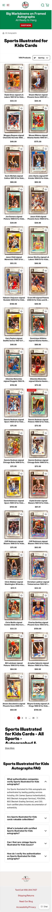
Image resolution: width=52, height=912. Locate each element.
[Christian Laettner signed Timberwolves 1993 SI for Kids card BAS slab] (38, 565)
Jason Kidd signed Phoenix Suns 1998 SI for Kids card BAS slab (38, 217)
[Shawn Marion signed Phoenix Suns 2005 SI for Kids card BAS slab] (38, 78)
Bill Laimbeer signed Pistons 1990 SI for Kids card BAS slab (14, 664)
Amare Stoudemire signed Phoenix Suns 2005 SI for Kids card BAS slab (14, 705)
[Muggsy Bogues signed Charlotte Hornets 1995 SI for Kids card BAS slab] (14, 119)
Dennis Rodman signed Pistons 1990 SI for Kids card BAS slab (38, 420)
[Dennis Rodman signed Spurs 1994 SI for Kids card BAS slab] (14, 403)
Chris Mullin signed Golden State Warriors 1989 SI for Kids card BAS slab (14, 623)
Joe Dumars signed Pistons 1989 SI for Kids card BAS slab (14, 217)
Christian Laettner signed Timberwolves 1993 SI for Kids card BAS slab (38, 583)
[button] (6, 5)
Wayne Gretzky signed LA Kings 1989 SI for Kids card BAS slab (38, 705)
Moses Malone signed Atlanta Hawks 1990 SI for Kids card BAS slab (38, 136)
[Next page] (37, 718)
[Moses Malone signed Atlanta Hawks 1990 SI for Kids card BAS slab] (38, 119)
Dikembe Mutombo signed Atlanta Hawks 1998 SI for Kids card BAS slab (38, 380)
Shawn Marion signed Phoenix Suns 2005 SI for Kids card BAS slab (38, 96)
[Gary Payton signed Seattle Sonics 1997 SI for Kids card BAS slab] (14, 322)
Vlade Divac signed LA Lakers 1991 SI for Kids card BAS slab (13, 96)
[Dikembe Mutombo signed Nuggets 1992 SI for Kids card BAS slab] (14, 362)
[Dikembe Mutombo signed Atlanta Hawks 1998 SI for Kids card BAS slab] (38, 362)
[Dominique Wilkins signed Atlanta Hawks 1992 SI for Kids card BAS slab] (38, 322)
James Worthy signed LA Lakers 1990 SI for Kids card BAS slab (38, 258)
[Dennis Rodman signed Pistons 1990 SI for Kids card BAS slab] (38, 403)
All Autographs (11, 33)
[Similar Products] (21, 68)
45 (33, 718)
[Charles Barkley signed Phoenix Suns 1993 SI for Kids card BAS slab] (38, 606)
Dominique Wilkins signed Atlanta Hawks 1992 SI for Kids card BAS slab (38, 339)
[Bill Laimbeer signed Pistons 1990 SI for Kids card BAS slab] (14, 646)
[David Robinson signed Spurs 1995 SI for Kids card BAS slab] (14, 484)
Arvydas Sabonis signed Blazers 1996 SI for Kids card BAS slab (38, 664)
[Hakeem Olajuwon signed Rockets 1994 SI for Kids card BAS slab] (14, 281)
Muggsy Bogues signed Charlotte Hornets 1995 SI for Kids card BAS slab (14, 136)
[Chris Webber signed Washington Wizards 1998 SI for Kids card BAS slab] (14, 565)
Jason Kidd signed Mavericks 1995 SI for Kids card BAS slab (14, 258)
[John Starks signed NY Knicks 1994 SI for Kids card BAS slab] (38, 159)
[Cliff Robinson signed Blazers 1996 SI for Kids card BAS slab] (14, 525)
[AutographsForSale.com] (25, 5)
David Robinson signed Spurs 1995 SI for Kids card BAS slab (14, 502)
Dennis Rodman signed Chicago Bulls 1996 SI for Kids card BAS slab (38, 461)
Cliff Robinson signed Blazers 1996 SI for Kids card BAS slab (14, 542)
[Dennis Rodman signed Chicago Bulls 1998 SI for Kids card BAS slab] (14, 443)
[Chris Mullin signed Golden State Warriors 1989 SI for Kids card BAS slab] (14, 606)
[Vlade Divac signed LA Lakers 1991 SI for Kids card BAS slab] (14, 78)
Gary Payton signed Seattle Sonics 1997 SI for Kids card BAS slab (14, 339)
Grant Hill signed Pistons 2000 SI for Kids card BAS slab (38, 299)
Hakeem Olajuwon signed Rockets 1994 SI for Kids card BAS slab (14, 299)
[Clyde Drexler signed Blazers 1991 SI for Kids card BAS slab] (38, 484)
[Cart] (47, 5)
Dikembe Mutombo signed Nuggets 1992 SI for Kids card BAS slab (14, 380)
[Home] (3, 33)
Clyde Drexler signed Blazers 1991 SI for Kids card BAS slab (38, 502)
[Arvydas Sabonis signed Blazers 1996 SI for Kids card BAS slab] (38, 646)
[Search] (42, 5)
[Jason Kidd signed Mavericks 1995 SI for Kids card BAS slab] (14, 240)
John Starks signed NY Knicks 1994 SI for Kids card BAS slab (38, 177)
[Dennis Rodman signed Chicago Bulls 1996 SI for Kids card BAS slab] (38, 443)
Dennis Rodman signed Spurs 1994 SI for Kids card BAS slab (14, 420)
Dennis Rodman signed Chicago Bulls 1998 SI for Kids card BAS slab (14, 461)
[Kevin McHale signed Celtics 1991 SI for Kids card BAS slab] (14, 159)
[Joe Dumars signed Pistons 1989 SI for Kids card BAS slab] (14, 200)
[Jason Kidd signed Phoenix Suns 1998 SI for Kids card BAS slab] (38, 200)
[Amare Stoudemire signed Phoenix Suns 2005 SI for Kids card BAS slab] (14, 687)
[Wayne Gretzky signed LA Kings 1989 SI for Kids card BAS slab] (38, 687)
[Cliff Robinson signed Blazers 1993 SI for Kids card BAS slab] (38, 525)
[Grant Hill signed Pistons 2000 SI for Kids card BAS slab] (38, 281)
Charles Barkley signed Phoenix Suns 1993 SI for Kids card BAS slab (38, 623)
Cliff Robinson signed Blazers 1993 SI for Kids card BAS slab (38, 542)
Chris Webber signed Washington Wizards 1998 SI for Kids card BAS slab (14, 583)
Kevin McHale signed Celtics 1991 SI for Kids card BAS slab (14, 177)
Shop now (26, 25)
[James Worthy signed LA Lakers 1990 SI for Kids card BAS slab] (38, 240)
